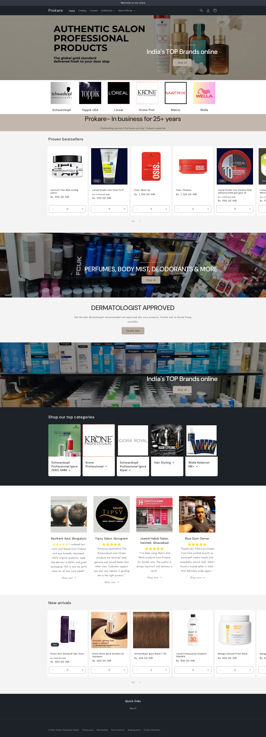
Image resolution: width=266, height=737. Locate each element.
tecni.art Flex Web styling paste (64, 191)
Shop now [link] (67, 577)
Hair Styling (162, 463)
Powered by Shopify (71, 730)
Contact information (152, 730)
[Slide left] (126, 221)
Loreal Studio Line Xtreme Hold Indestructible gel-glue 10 (235, 191)
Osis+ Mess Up (142, 190)
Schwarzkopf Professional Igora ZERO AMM (64, 466)
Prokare (59, 730)
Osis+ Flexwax (183, 190)
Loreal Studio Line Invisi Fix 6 (108, 190)
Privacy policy (88, 730)
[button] (108, 10)
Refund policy (102, 730)
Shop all (182, 62)
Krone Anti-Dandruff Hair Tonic (67, 653)
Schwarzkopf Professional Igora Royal (133, 466)
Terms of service (118, 730)
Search (133, 708)
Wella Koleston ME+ (199, 464)
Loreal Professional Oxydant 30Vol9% (191, 655)
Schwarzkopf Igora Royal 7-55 (150, 653)
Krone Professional (95, 464)
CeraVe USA (133, 331)
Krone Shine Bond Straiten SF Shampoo (108, 655)
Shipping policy (134, 730)
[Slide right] (139, 221)
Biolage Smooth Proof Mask (233, 653)
